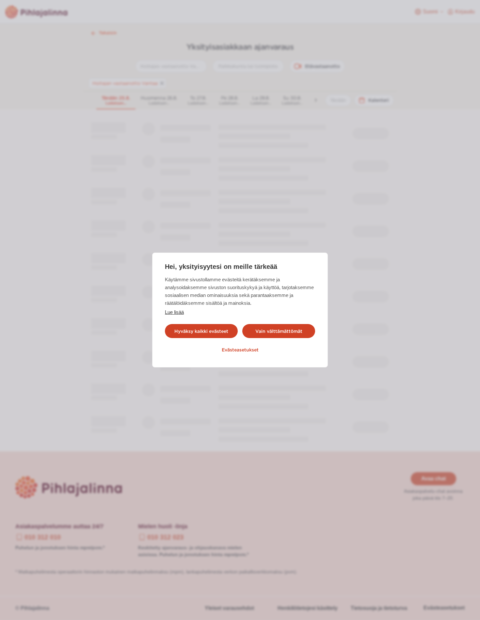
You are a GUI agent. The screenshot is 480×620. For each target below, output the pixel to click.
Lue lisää (174, 312)
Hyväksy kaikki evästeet (201, 331)
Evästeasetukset (240, 349)
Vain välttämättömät (278, 331)
